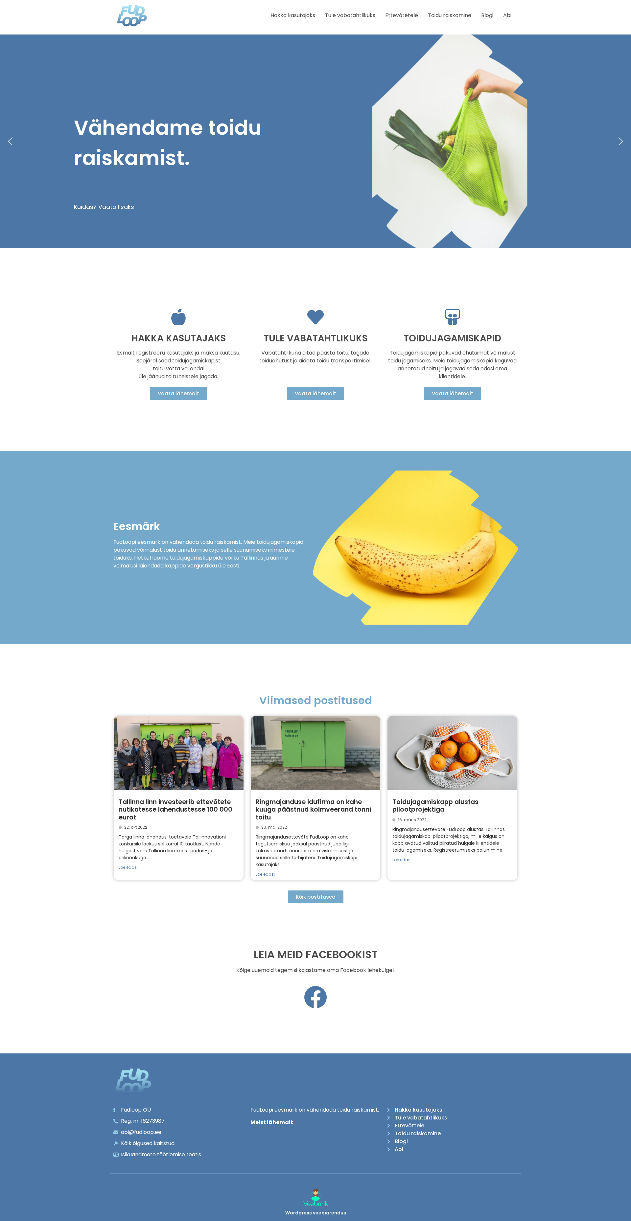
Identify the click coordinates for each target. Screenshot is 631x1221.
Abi (507, 15)
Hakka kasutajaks (292, 15)
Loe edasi (128, 867)
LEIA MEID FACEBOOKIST (316, 954)
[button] (10, 141)
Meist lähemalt (271, 1122)
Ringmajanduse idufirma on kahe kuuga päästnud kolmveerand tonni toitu (313, 809)
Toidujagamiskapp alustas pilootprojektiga (435, 805)
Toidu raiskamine (449, 15)
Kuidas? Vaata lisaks (104, 206)
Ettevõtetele (401, 15)
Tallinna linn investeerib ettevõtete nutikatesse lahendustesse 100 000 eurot (175, 809)
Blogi (487, 15)
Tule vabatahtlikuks (350, 15)
